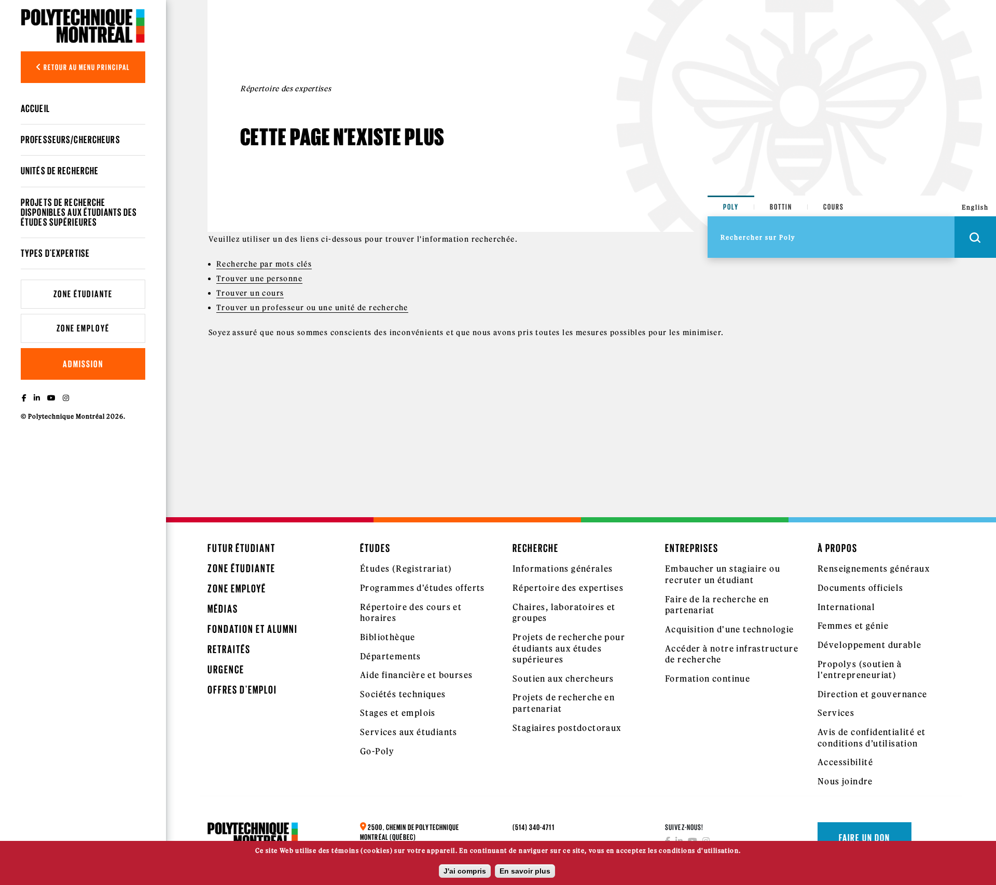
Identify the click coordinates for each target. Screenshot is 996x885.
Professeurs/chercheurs (70, 139)
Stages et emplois (398, 713)
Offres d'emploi (242, 690)
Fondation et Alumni (253, 629)
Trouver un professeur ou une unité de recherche (312, 307)
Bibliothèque (388, 637)
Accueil (35, 108)
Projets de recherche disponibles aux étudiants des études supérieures (79, 212)
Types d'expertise (55, 253)
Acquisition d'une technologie (729, 629)
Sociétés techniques (403, 694)
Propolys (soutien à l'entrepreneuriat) (860, 670)
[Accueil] (83, 25)
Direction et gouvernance (873, 694)
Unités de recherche (60, 170)
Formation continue (707, 678)
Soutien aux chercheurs (563, 678)
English (975, 207)
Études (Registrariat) (406, 568)
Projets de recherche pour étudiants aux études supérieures (569, 648)
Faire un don (864, 837)
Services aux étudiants (409, 732)
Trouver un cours (250, 293)
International (846, 607)
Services (836, 713)
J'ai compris (465, 871)
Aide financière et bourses (416, 675)
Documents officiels (861, 588)
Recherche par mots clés (264, 264)
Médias (223, 609)
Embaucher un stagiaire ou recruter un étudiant (722, 574)
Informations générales (563, 568)
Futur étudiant (241, 548)
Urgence (226, 669)
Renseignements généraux (874, 568)
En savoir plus (525, 871)
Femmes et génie (853, 625)
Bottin (781, 206)
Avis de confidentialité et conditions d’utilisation (871, 738)
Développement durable (869, 645)
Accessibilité (845, 762)
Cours (833, 206)
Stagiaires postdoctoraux (567, 728)
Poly (731, 206)
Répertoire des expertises (568, 588)
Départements (390, 656)
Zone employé (83, 328)
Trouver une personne (259, 278)
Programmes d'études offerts (422, 588)
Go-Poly (377, 751)
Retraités (229, 649)
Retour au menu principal (86, 67)
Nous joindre (845, 781)
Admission (83, 363)
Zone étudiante (83, 293)
